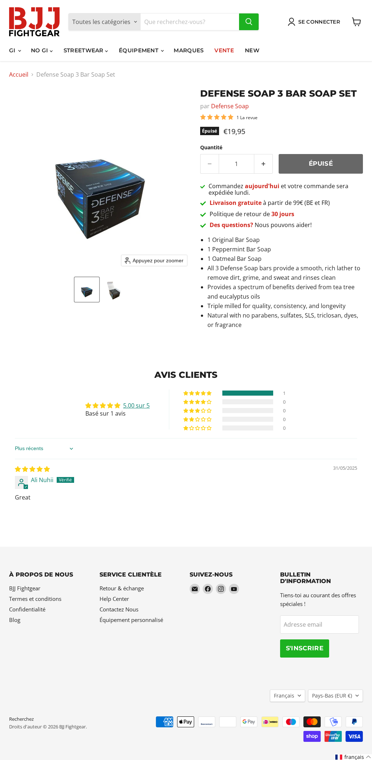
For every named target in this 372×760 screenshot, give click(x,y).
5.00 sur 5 (136, 405)
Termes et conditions (35, 598)
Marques (188, 50)
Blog (14, 619)
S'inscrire (304, 648)
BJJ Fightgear (24, 588)
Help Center (114, 598)
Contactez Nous (119, 609)
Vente (224, 50)
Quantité (211, 147)
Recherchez (21, 719)
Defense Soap (230, 106)
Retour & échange (122, 588)
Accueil (18, 74)
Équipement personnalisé (131, 619)
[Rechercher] (249, 21)
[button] (86, 289)
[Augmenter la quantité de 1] (263, 164)
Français (284, 695)
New (252, 50)
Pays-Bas (332, 695)
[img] (32, 469)
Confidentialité (27, 609)
